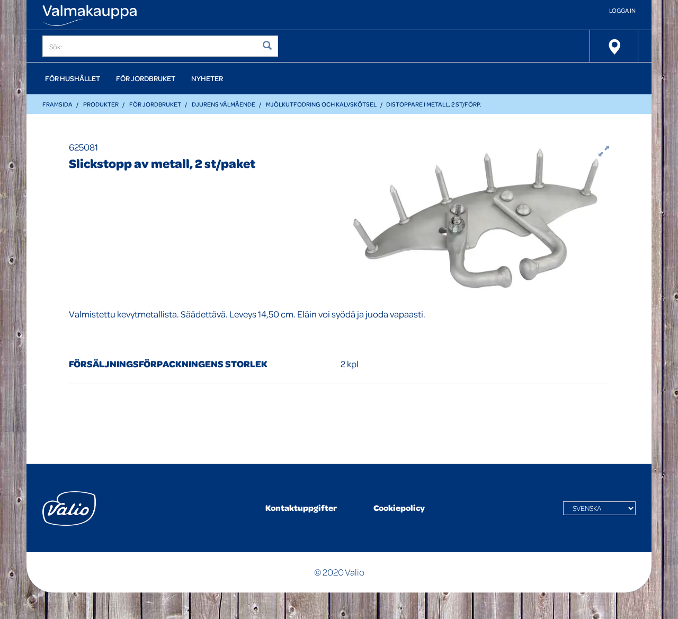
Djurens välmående (223, 104)
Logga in (622, 10)
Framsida (57, 104)
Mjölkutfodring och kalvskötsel (321, 104)
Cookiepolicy (399, 508)
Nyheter (207, 78)
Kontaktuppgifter (301, 508)
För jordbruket (145, 78)
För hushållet (72, 78)
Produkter (101, 104)
